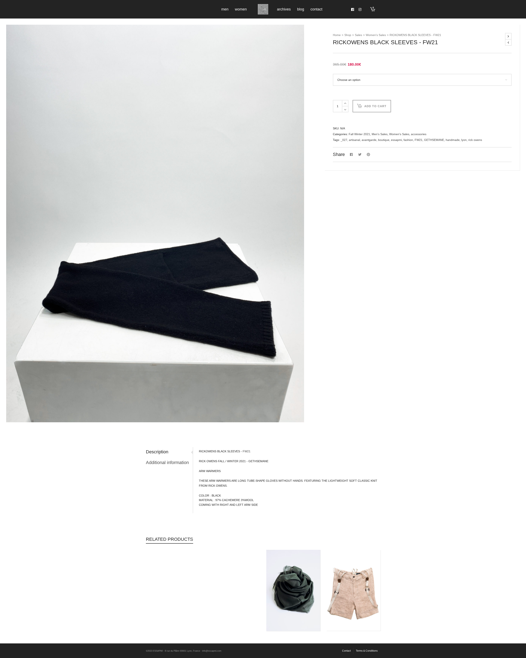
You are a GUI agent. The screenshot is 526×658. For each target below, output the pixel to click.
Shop (347, 35)
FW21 (418, 140)
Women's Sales (376, 35)
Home (337, 35)
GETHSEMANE (434, 140)
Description (157, 451)
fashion (408, 140)
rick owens (475, 140)
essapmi (396, 140)
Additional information (167, 462)
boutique (383, 140)
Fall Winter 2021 (359, 134)
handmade (453, 140)
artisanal (354, 140)
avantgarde (369, 140)
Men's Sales (380, 134)
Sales (358, 35)
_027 (344, 140)
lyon (464, 140)
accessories (418, 134)
